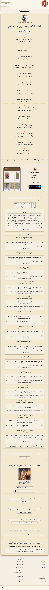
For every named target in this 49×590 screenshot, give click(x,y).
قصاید (19, 22)
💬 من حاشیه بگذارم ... (14, 546)
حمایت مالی (43, 581)
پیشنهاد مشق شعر (24, 501)
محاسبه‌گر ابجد (18, 567)
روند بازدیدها (16, 198)
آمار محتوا (43, 583)
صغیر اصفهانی (29, 22)
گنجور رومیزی (19, 561)
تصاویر (30, 198)
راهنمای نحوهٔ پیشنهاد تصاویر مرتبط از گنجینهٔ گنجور (25, 491)
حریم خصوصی (18, 582)
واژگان (34, 198)
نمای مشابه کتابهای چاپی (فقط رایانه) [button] (15, 446)
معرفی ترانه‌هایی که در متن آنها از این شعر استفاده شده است (25, 523)
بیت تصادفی (43, 561)
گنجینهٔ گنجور (19, 566)
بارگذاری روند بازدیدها (24, 535)
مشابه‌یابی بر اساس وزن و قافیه (25, 512)
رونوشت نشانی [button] (29, 446)
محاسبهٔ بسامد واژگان (25, 457)
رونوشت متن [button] (39, 446)
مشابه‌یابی (43, 569)
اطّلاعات (38, 198)
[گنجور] (44, 3)
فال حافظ (43, 564)
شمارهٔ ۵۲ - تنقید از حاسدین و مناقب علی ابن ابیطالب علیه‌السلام (24, 26)
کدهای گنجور (19, 559)
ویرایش (20, 229)
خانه (44, 559)
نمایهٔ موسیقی (42, 566)
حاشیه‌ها (10, 198)
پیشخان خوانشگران (18, 570)
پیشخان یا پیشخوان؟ (17, 572)
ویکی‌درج (22, 206)
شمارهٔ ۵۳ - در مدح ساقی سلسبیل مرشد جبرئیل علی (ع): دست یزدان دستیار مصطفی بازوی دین (36, 160)
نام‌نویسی (28, 550)
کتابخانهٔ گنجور (18, 564)
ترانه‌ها (21, 198)
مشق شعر (25, 198)
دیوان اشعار (23, 22)
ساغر (20, 562)
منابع (20, 579)
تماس (20, 581)
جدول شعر (43, 562)
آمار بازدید (19, 578)
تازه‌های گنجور (43, 570)
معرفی (44, 576)
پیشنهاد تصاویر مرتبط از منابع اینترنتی (25, 487)
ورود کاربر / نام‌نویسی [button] (25, 10)
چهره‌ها (44, 580)
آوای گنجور (19, 569)
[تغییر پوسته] (2, 587)
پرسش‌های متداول (42, 578)
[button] (47, 10)
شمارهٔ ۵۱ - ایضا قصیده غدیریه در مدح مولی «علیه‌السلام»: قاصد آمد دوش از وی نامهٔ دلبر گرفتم (12, 160)
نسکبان (20, 574)
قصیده (22, 204)
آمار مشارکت (19, 576)
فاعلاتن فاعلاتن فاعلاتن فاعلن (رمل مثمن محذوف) (23, 203)
